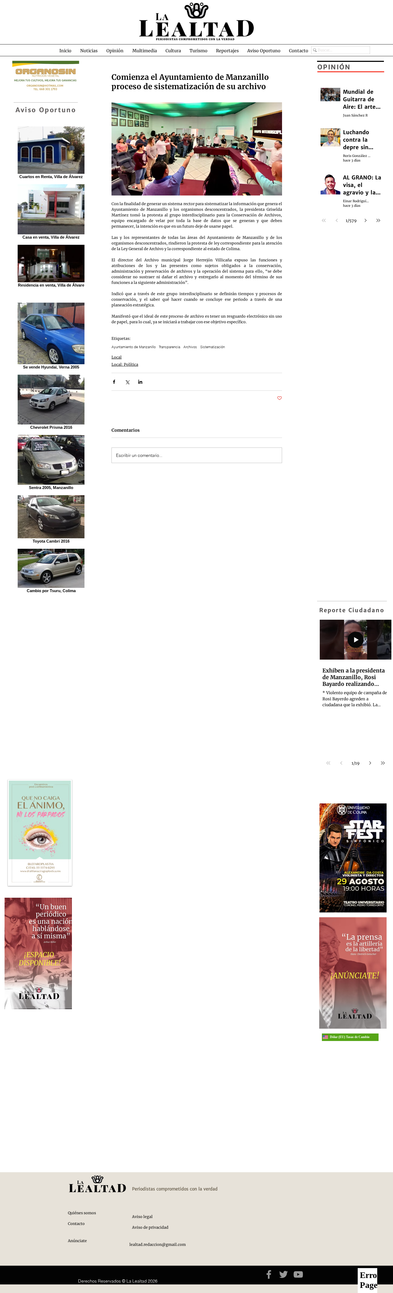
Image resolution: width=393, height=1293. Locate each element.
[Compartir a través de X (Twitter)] (127, 381)
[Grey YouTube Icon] (298, 1274)
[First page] (328, 763)
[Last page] (383, 763)
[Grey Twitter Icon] (283, 1274)
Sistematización (212, 347)
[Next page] (370, 763)
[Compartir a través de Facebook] (114, 381)
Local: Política (124, 364)
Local (116, 357)
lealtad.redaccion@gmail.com (157, 1244)
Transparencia (169, 347)
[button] (89, 50)
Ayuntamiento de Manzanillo (133, 347)
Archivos (190, 347)
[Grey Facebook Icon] (269, 1274)
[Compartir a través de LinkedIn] (140, 381)
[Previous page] (341, 763)
